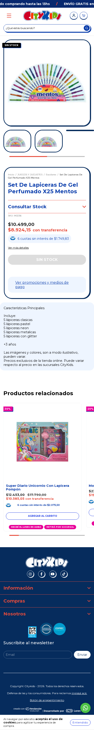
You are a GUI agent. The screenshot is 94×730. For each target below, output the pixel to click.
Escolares (51, 174)
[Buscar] (87, 28)
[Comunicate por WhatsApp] (85, 708)
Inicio (11, 174)
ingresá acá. (79, 693)
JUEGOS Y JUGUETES (30, 174)
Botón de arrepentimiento (47, 700)
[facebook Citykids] (41, 574)
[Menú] (9, 16)
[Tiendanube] (27, 710)
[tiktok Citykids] (63, 574)
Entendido (80, 722)
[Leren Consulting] (62, 710)
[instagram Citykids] (30, 574)
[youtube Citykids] (52, 574)
